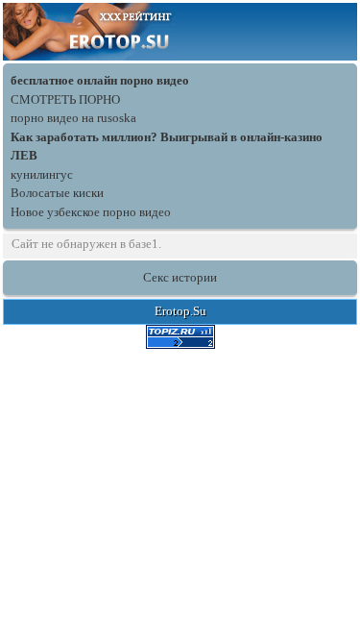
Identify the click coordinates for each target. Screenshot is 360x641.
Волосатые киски (57, 192)
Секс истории (180, 277)
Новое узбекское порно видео (91, 212)
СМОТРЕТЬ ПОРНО (65, 99)
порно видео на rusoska (73, 118)
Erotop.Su (180, 311)
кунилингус (42, 174)
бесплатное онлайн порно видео (100, 80)
